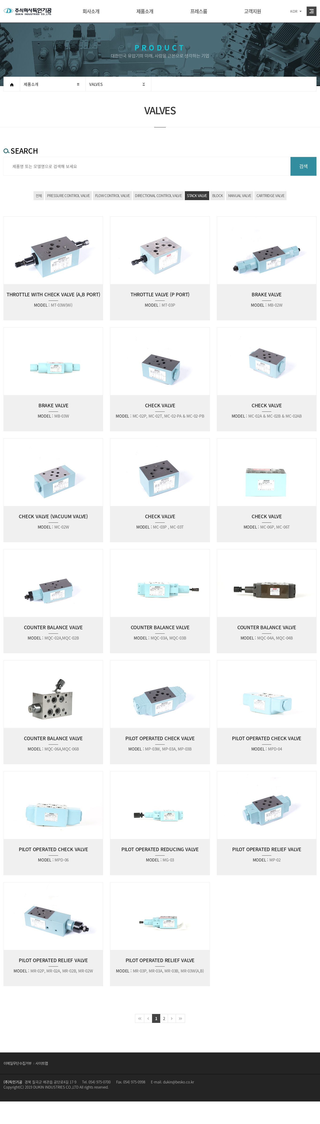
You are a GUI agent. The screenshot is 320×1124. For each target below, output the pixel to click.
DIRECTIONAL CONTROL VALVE (158, 195)
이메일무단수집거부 (18, 1063)
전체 (39, 195)
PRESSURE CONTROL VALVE (68, 195)
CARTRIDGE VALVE (271, 195)
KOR (294, 11)
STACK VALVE (197, 195)
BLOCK (217, 195)
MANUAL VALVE (239, 195)
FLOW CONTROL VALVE (112, 195)
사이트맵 (41, 1063)
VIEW (53, 268)
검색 (303, 166)
